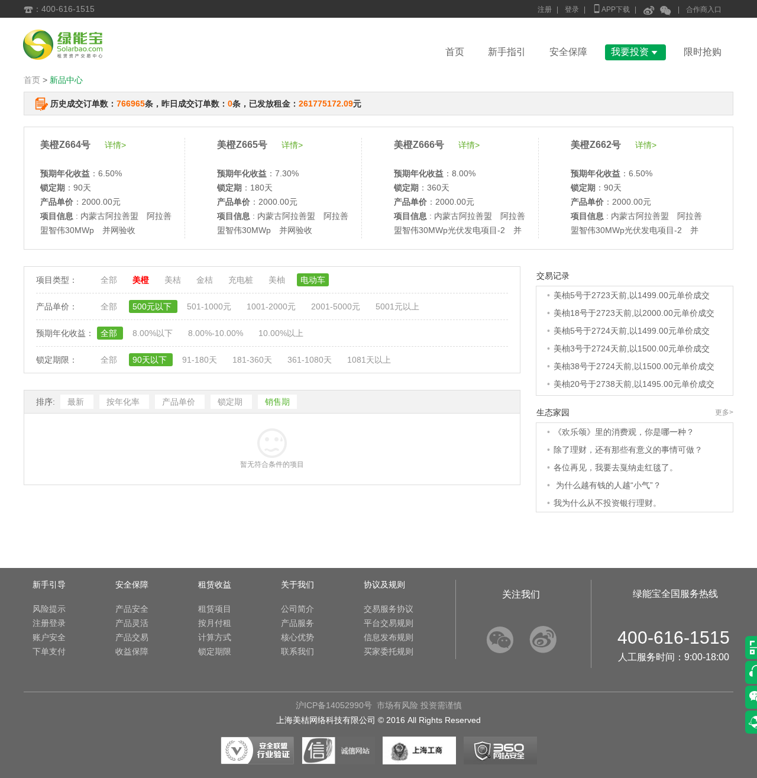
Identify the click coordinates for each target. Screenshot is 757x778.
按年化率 (124, 401)
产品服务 (297, 623)
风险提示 (49, 609)
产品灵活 (131, 623)
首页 (454, 52)
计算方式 (214, 637)
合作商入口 (704, 9)
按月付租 (214, 623)
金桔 (205, 280)
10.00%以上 (280, 333)
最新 (76, 401)
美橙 (141, 280)
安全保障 (568, 52)
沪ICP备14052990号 (334, 705)
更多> (724, 412)
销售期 (277, 401)
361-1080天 (310, 359)
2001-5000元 (337, 306)
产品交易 (131, 637)
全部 (110, 280)
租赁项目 (214, 609)
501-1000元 (210, 306)
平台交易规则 (388, 623)
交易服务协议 (388, 609)
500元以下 (153, 306)
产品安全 (131, 609)
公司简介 (297, 609)
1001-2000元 (272, 306)
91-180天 (200, 359)
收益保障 (131, 651)
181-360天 (253, 359)
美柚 (277, 280)
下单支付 (49, 651)
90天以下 (150, 359)
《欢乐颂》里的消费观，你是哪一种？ (624, 432)
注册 (545, 9)
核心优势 (297, 637)
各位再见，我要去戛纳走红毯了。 (616, 467)
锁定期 (231, 401)
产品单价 (180, 401)
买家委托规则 (388, 651)
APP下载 (611, 9)
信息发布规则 (388, 637)
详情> (115, 145)
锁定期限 (214, 651)
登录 (572, 9)
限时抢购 (703, 52)
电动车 (312, 280)
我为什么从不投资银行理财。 (607, 503)
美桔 (173, 280)
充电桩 (241, 280)
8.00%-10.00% (216, 333)
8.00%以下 (153, 333)
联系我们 (297, 651)
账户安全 (49, 637)
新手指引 (507, 52)
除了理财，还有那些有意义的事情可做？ (628, 449)
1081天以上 (369, 359)
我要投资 (635, 51)
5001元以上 (397, 306)
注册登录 (49, 623)
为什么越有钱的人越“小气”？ (607, 485)
